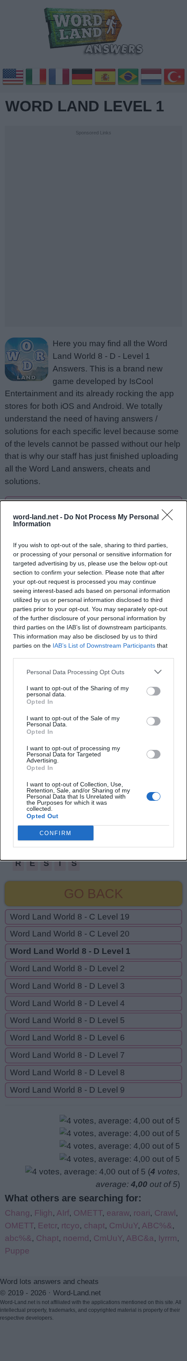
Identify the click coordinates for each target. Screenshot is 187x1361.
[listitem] (93, 671)
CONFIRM (56, 833)
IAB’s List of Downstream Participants (104, 645)
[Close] (170, 517)
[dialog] (93, 680)
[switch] (153, 691)
